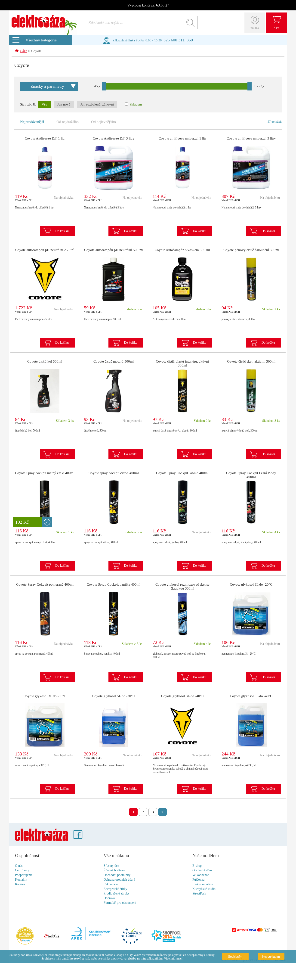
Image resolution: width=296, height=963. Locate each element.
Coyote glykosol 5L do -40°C (251, 696)
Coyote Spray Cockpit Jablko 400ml (182, 473)
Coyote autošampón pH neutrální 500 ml (113, 250)
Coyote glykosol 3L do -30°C (45, 696)
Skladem (135, 104)
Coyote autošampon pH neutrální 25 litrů (44, 250)
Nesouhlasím (271, 956)
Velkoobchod (200, 875)
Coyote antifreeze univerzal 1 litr (182, 138)
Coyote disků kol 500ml (44, 361)
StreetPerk (199, 893)
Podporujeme (23, 875)
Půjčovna (198, 879)
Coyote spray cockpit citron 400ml (114, 473)
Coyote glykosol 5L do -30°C (113, 696)
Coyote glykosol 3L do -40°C (182, 696)
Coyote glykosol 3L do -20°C (251, 584)
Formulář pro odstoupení (120, 902)
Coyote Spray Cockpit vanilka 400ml (113, 584)
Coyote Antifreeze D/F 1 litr (45, 138)
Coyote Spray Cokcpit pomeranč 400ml (45, 584)
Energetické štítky (115, 889)
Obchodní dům (202, 870)
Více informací (173, 958)
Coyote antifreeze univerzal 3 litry (251, 138)
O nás (18, 865)
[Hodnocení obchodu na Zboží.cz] (51, 936)
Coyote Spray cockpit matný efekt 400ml (44, 473)
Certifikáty (22, 870)
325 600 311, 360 (178, 40)
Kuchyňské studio (204, 889)
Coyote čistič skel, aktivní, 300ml (251, 361)
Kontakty (21, 879)
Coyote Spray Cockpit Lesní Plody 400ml (251, 475)
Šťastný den (111, 865)
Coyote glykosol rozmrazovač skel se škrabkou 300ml (182, 586)
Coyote (36, 51)
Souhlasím (235, 956)
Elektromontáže (202, 884)
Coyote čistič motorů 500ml (113, 361)
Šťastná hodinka (114, 870)
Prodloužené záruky (117, 893)
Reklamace (111, 884)
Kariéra (20, 884)
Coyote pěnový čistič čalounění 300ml (251, 250)
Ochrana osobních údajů (119, 879)
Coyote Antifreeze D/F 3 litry (114, 138)
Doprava (109, 898)
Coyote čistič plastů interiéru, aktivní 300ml (182, 363)
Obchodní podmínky (117, 875)
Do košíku (62, 231)
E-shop (197, 865)
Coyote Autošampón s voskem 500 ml (182, 250)
